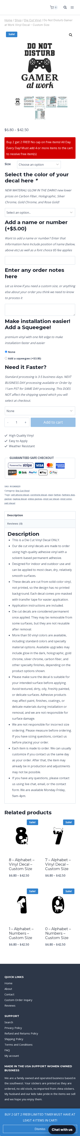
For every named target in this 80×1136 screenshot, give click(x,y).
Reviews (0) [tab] (15, 523)
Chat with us (62, 1130)
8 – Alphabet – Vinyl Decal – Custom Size (21, 864)
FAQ (7, 1050)
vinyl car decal (51, 498)
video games (35, 498)
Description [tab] (15, 515)
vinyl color (66, 498)
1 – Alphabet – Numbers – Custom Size (21, 933)
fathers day (68, 494)
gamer (8, 498)
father (57, 494)
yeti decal (9, 503)
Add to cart (53, 422)
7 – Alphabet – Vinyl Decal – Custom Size (58, 864)
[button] (70, 35)
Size (8, 164)
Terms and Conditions (18, 1044)
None (11, 352)
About (8, 989)
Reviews (9, 1005)
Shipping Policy (13, 1039)
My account (11, 1056)
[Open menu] (72, 7)
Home (8, 983)
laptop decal (20, 498)
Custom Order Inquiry (18, 1000)
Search (8, 1022)
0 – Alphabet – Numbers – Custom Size (58, 933)
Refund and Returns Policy (21, 1033)
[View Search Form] (63, 7)
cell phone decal (20, 494)
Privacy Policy (13, 1028)
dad (50, 494)
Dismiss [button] (40, 1129)
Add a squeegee (24, 358)
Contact (9, 994)
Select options (22, 885)
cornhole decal (38, 494)
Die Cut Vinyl (23, 490)
